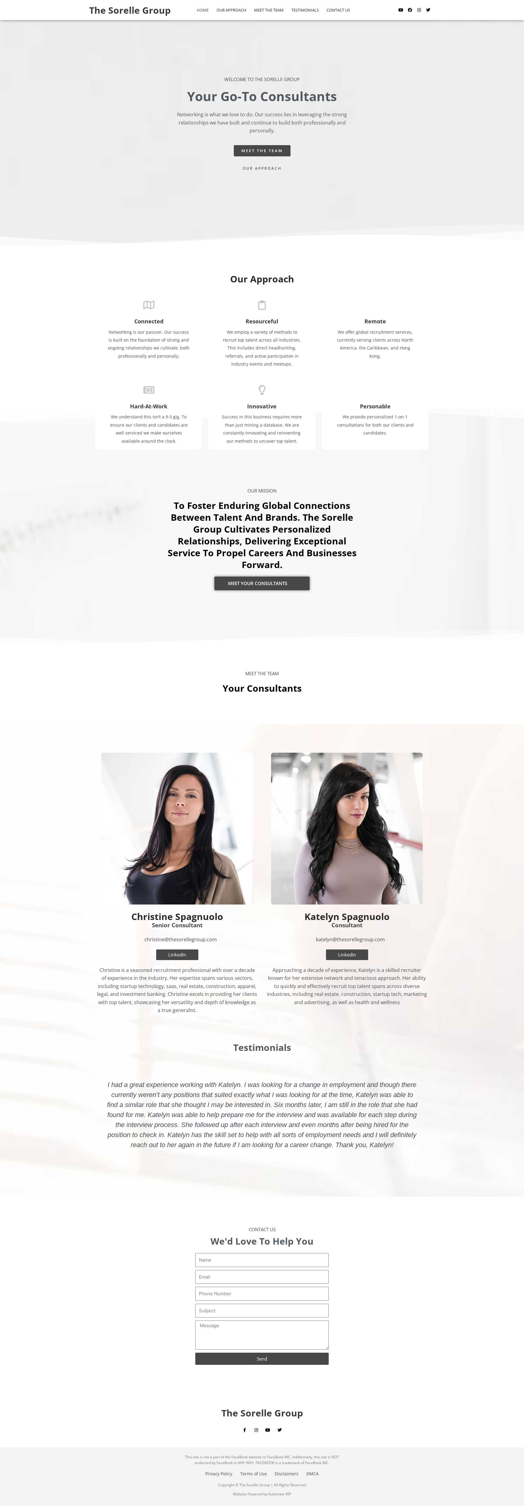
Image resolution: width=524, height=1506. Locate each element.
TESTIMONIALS (305, 10)
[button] (97, 1119)
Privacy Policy (218, 1474)
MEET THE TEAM (269, 10)
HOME (203, 10)
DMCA (312, 1474)
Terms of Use (253, 1474)
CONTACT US (338, 10)
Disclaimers (286, 1474)
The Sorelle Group (130, 10)
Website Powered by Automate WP (262, 1494)
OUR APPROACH (231, 10)
